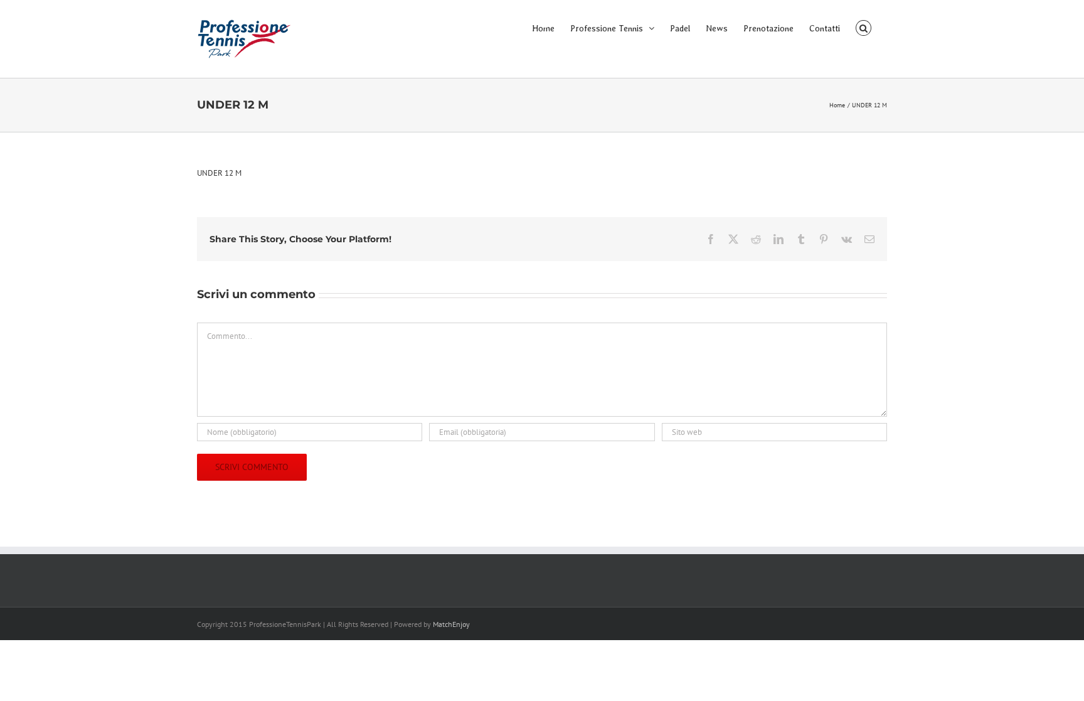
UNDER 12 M (219, 173)
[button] (863, 27)
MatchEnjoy (451, 624)
